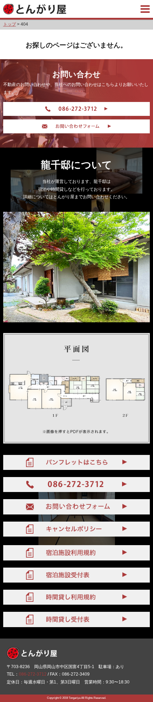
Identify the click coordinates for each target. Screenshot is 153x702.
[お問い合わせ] (76, 126)
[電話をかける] (76, 109)
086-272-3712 (33, 674)
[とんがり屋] (34, 9)
